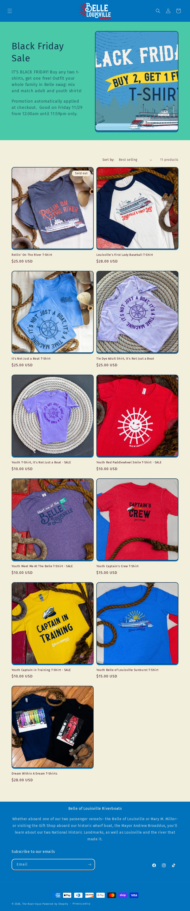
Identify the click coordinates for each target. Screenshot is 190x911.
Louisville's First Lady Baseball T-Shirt (124, 254)
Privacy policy (81, 903)
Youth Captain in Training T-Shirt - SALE (41, 670)
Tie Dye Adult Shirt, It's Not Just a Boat (125, 358)
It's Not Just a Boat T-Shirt (31, 358)
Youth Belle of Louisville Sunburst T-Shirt (127, 670)
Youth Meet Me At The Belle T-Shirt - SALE (42, 566)
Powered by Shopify (55, 903)
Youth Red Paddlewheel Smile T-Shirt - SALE (129, 462)
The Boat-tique (32, 903)
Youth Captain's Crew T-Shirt (117, 566)
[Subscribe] (89, 864)
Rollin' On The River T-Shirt (32, 254)
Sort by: (108, 160)
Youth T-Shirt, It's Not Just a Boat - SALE (41, 462)
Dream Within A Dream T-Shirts (34, 773)
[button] (10, 11)
